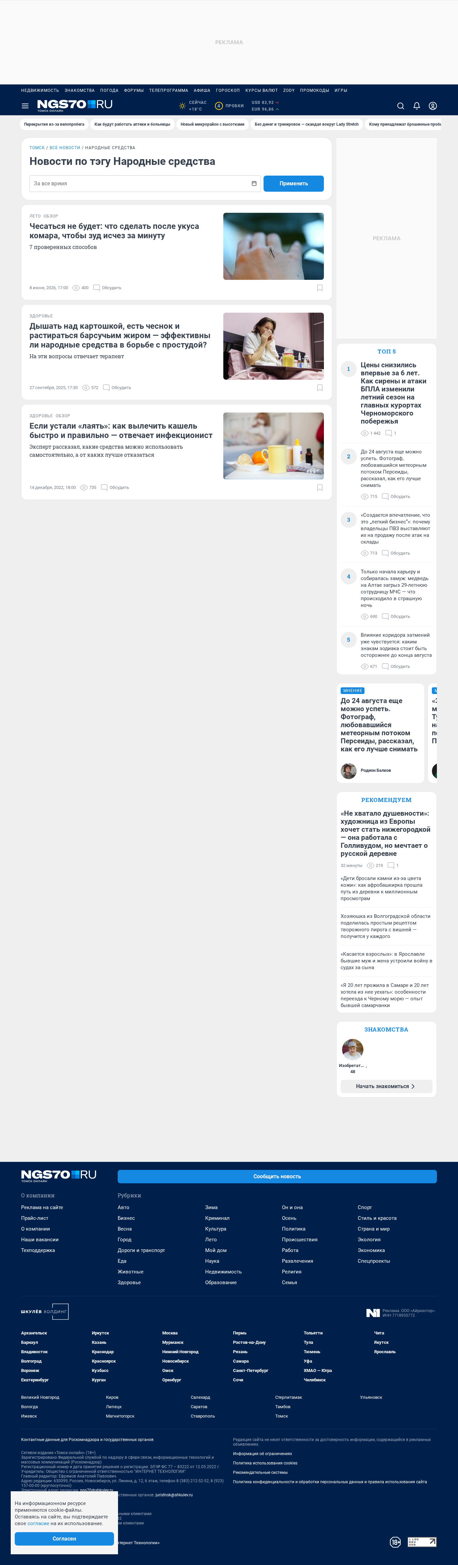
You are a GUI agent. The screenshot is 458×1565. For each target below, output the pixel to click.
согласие (38, 1523)
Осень (289, 1218)
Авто (123, 1207)
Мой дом (216, 1250)
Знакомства (80, 90)
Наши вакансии (40, 1240)
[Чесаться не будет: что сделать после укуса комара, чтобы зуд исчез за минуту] (273, 246)
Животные (131, 1272)
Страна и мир (374, 1229)
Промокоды (314, 90)
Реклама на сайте (42, 1207)
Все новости (65, 147)
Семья (289, 1282)
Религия (291, 1272)
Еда (122, 1261)
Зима (211, 1207)
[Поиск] (401, 106)
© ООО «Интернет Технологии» (128, 1542)
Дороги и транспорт (141, 1250)
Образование (221, 1282)
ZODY (289, 90)
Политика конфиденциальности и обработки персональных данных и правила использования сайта (330, 1482)
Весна (125, 1229)
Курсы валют (261, 90)
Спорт (365, 1207)
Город (124, 1240)
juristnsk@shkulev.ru (174, 1495)
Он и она (292, 1207)
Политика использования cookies (265, 1463)
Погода (109, 90)
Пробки (230, 106)
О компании (35, 1229)
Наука (212, 1261)
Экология (369, 1240)
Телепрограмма (168, 90)
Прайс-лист (34, 1218)
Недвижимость (40, 90)
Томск (37, 147)
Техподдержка (38, 1250)
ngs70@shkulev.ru (96, 1490)
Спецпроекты (374, 1261)
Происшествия (300, 1240)
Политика (293, 1229)
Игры (341, 90)
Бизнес (126, 1218)
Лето (211, 1240)
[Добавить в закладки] (320, 288)
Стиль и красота (377, 1218)
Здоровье (129, 1282)
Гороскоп (228, 90)
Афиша (202, 90)
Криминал (217, 1218)
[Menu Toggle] (25, 106)
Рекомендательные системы (260, 1472)
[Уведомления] (417, 106)
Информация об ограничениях (262, 1453)
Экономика (371, 1250)
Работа (290, 1250)
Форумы (134, 90)
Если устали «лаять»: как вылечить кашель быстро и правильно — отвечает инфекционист (121, 430)
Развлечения (297, 1261)
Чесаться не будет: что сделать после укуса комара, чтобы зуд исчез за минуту (114, 231)
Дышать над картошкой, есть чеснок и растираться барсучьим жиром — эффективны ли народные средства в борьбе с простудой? (120, 335)
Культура (215, 1229)
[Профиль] (433, 106)
